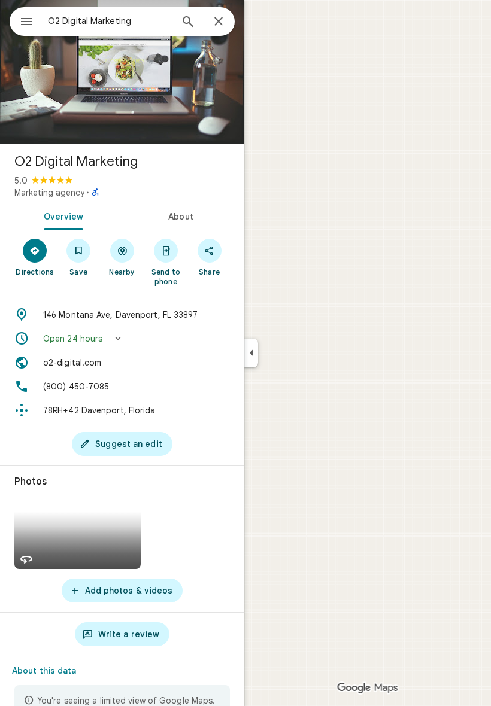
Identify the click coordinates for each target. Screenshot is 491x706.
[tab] (61, 215)
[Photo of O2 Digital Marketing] (122, 72)
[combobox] (109, 21)
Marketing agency (49, 192)
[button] (122, 339)
